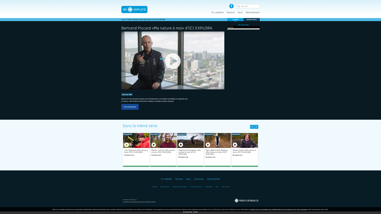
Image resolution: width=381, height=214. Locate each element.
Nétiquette (208, 186)
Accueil (123, 19)
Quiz (240, 12)
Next (256, 127)
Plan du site (225, 186)
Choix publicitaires (196, 186)
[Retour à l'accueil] (134, 9)
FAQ (217, 186)
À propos (154, 186)
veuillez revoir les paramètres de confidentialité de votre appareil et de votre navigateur (279, 209)
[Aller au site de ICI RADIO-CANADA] (246, 200)
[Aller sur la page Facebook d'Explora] (231, 6)
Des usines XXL (243, 25)
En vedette (218, 12)
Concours (199, 178)
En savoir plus (187, 212)
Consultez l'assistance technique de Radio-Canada (139, 202)
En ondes (235, 19)
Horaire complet (252, 19)
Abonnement (253, 12)
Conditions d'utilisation (179, 186)
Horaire (231, 12)
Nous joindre (165, 186)
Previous (252, 127)
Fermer (195, 212)
